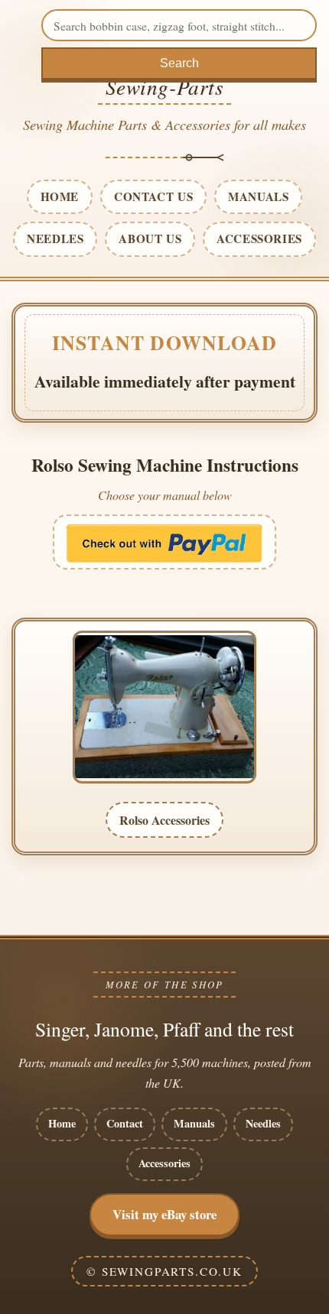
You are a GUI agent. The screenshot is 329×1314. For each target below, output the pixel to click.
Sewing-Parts (165, 86)
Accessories (164, 1163)
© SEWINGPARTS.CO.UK (164, 1271)
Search (179, 63)
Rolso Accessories (164, 820)
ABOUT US (150, 238)
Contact (124, 1123)
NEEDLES (55, 238)
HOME (60, 196)
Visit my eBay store (164, 1214)
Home (62, 1123)
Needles (263, 1123)
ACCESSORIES (259, 238)
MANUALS (258, 196)
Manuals (194, 1123)
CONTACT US (153, 196)
